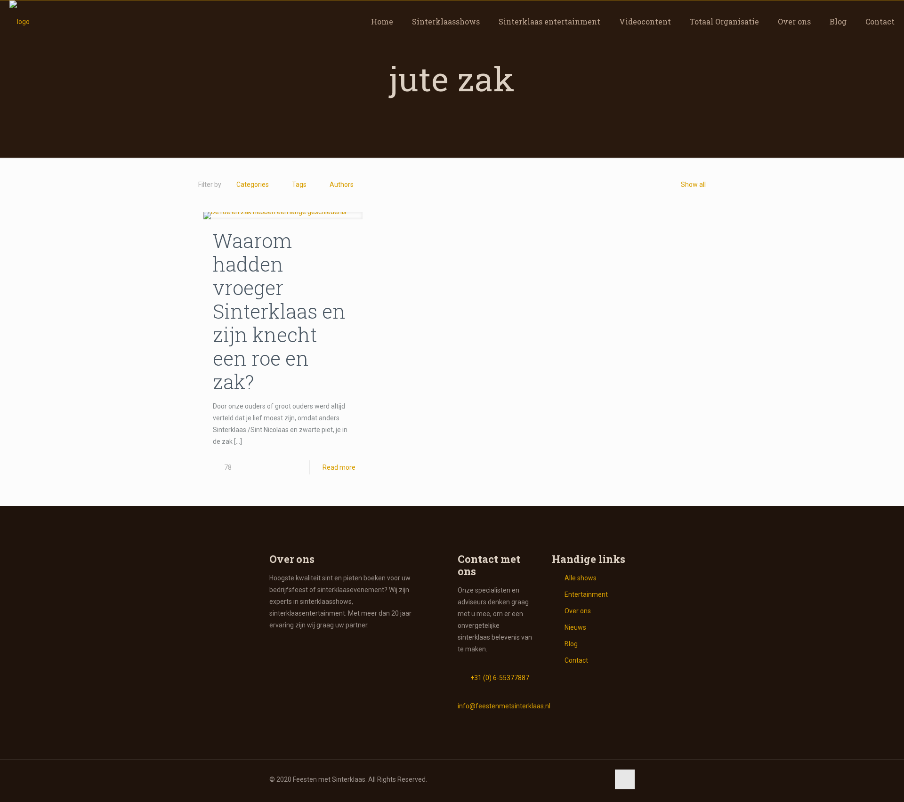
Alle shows (581, 578)
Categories (252, 184)
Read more (339, 467)
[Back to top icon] (625, 779)
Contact (576, 660)
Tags (299, 184)
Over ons (578, 611)
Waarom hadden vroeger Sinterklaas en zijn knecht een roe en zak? (279, 310)
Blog (571, 644)
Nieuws (575, 627)
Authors (342, 184)
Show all (693, 184)
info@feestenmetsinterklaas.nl (504, 706)
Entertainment (586, 594)
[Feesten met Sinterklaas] (19, 21)
